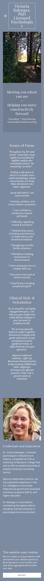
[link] (22, 16)
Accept (22, 575)
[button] (6, 15)
